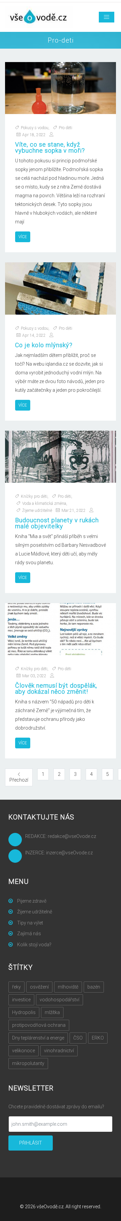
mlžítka (52, 1012)
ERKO (98, 1038)
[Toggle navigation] (106, 17)
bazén (93, 987)
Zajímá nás (28, 933)
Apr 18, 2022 (34, 134)
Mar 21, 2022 (74, 510)
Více (22, 236)
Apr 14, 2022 (34, 335)
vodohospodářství (59, 999)
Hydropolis (24, 1012)
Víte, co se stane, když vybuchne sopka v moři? (50, 147)
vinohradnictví (59, 1050)
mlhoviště (68, 987)
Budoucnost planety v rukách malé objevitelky (57, 523)
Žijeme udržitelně (37, 510)
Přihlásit (30, 1143)
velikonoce (23, 1050)
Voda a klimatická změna (44, 503)
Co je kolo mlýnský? (44, 345)
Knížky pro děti (34, 496)
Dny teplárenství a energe (38, 1038)
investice (21, 999)
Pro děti (65, 127)
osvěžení (39, 987)
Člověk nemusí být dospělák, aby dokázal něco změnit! (56, 688)
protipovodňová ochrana (39, 1025)
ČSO (78, 1038)
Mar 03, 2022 (34, 676)
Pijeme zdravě (31, 901)
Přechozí (21, 780)
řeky (16, 987)
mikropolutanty (28, 1063)
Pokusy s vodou (34, 127)
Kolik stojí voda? (33, 944)
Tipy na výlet (29, 922)
